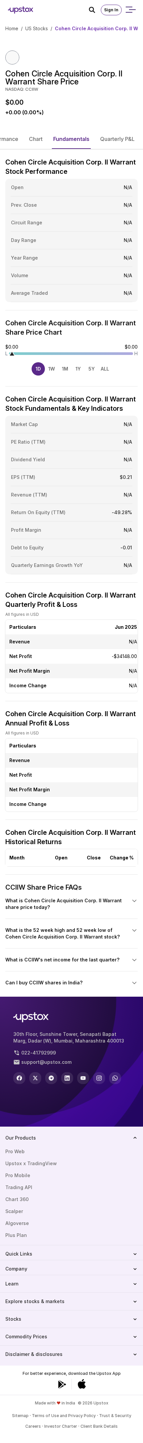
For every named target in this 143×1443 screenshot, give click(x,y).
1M (65, 369)
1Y (78, 369)
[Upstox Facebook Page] (19, 1078)
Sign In (111, 9)
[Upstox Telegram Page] (51, 1078)
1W (51, 369)
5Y (91, 369)
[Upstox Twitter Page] (35, 1078)
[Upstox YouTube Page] (83, 1078)
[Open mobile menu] (130, 10)
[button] (36, 139)
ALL (105, 369)
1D (38, 369)
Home (11, 28)
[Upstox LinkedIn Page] (67, 1078)
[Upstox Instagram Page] (99, 1078)
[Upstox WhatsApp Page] (115, 1078)
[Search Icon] (95, 10)
